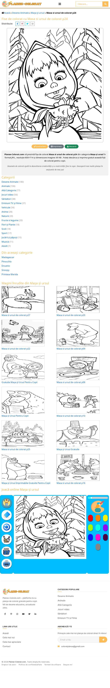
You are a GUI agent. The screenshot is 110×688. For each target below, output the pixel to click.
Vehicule (6, 207)
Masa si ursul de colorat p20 (71, 315)
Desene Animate (20, 12)
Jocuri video (7, 194)
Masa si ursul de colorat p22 (16, 348)
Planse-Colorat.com (17, 662)
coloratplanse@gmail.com (73, 646)
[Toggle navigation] (60, 4)
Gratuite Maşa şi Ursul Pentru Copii (19, 382)
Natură (5, 216)
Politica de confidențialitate (30, 665)
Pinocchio (7, 261)
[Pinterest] (11, 614)
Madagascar (8, 257)
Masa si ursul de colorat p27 (16, 315)
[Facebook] (5, 614)
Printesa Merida (10, 274)
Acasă (7, 12)
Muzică (5, 241)
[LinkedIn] (35, 614)
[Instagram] (17, 614)
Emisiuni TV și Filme (11, 203)
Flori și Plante (8, 224)
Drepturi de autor (9, 665)
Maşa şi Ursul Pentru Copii (15, 416)
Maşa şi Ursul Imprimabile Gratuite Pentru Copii (26, 483)
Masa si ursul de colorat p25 (16, 449)
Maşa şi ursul (37, 12)
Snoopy (5, 270)
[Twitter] (29, 614)
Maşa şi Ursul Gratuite (68, 449)
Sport (4, 233)
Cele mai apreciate (12, 642)
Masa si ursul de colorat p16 (71, 483)
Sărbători (6, 198)
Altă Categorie (9, 190)
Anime (5, 211)
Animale (6, 186)
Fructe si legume (10, 220)
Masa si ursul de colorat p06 (71, 382)
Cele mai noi (9, 637)
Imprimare (57, 146)
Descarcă (72, 146)
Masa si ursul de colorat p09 (71, 348)
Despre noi (67, 665)
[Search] (105, 4)
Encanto (6, 265)
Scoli (4, 228)
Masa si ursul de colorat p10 (71, 416)
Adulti (5, 246)
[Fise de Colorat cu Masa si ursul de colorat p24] (55, 85)
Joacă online (41, 146)
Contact (6, 646)
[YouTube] (23, 614)
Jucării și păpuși (9, 237)
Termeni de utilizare (52, 665)
